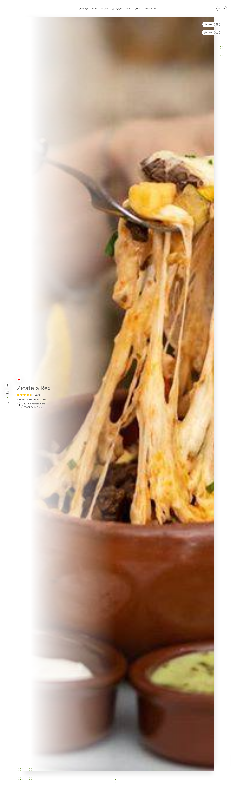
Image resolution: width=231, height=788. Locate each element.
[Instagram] (7, 392)
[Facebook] (7, 385)
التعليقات (104, 8)
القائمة (94, 8)
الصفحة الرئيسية (150, 8)
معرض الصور (117, 8)
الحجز (137, 8)
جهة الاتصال (83, 8)
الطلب (128, 8)
